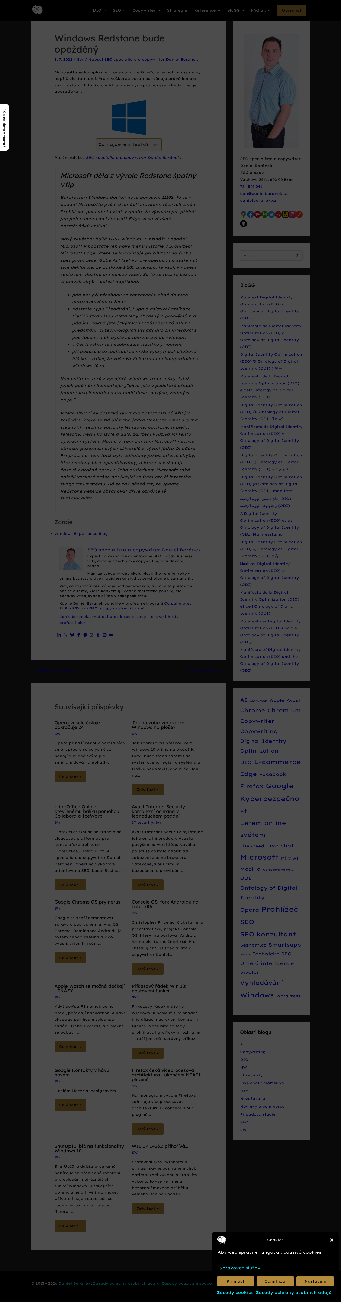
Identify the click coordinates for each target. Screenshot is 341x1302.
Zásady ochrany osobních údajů (294, 1292)
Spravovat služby (239, 1267)
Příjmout (235, 1281)
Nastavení (315, 1281)
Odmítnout (275, 1281)
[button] (331, 1240)
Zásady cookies (235, 1292)
